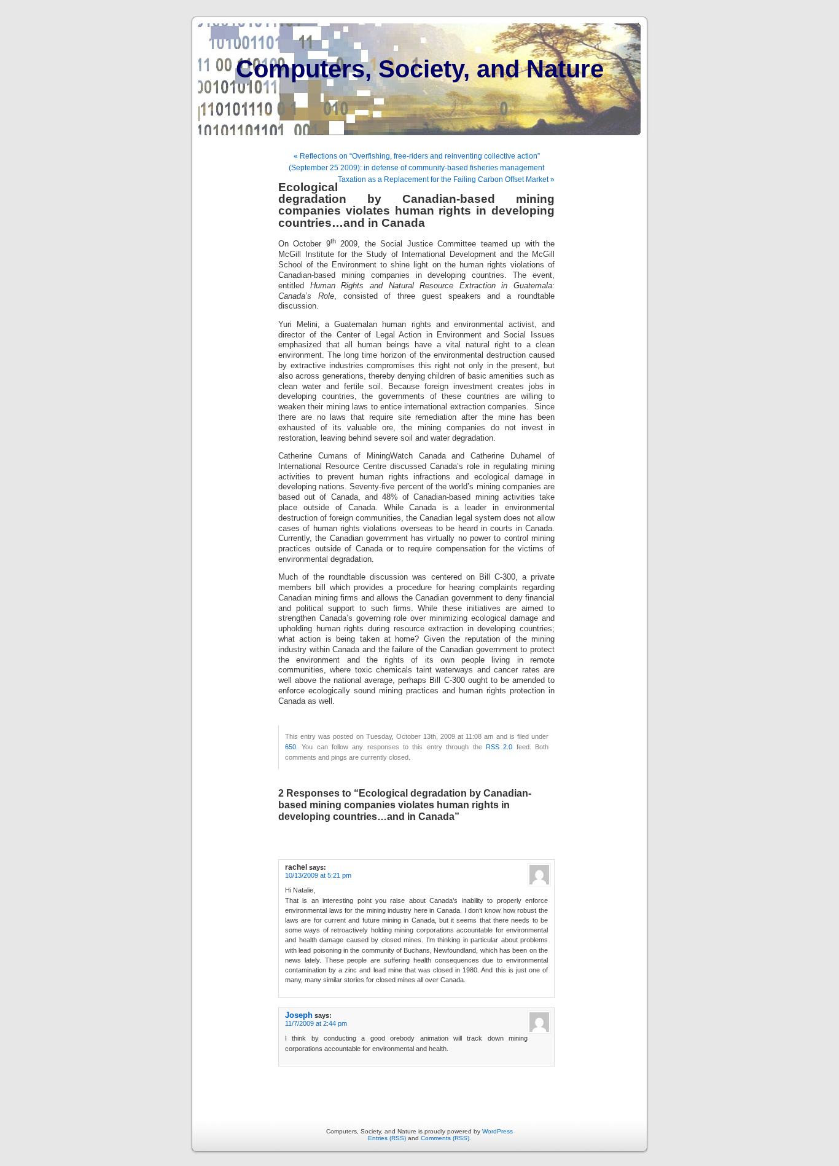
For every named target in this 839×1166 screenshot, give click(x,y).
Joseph (299, 1015)
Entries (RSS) (387, 1138)
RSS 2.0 (499, 746)
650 (290, 746)
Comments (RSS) (445, 1138)
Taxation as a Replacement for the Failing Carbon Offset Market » (446, 179)
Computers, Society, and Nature (420, 68)
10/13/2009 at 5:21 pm (318, 875)
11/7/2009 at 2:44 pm (316, 1023)
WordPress (497, 1131)
